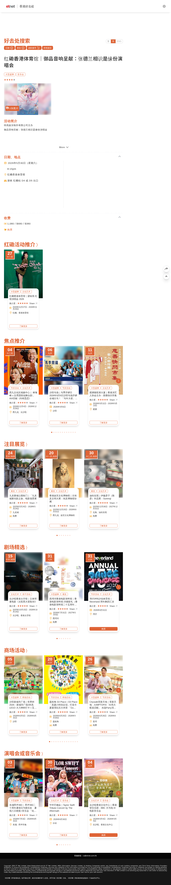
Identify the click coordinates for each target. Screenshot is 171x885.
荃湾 (95, 721)
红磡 (15, 313)
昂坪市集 (23, 824)
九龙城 (16, 512)
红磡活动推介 (19, 244)
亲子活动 (26, 594)
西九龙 (16, 412)
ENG (119, 41)
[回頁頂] (166, 276)
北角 (95, 512)
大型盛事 (9, 74)
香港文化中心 (107, 824)
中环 (55, 823)
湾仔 (95, 614)
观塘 (95, 409)
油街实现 (103, 512)
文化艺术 (26, 291)
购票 (9, 229)
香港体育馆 (24, 313)
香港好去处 (27, 6)
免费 (15, 516)
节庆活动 (15, 388)
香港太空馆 (26, 615)
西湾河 (56, 618)
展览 (13, 491)
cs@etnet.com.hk (90, 855)
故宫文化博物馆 (68, 515)
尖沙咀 (24, 412)
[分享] (166, 269)
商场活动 (26, 697)
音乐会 (21, 74)
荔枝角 (56, 721)
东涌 (15, 824)
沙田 (55, 411)
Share (32, 303)
